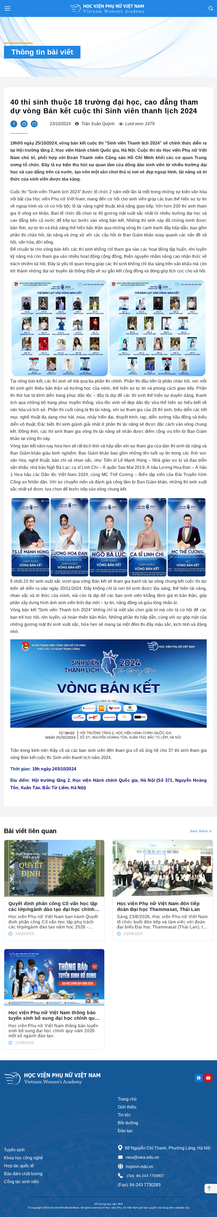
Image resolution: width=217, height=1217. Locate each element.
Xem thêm (199, 831)
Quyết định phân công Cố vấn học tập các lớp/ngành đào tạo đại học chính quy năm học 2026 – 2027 (53, 906)
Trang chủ (127, 1099)
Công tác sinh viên (21, 1181)
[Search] (211, 8)
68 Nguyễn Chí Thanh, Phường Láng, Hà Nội (167, 1148)
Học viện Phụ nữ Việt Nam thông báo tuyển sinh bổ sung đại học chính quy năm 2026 (52, 1015)
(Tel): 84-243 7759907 (145, 1176)
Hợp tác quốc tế (19, 1166)
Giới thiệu (127, 1107)
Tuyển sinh (14, 1150)
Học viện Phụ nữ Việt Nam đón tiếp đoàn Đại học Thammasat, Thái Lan (158, 906)
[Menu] (7, 8)
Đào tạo (125, 1131)
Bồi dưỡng (128, 1123)
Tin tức (124, 1115)
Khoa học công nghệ (23, 1158)
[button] (13, 123)
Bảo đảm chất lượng (23, 1173)
